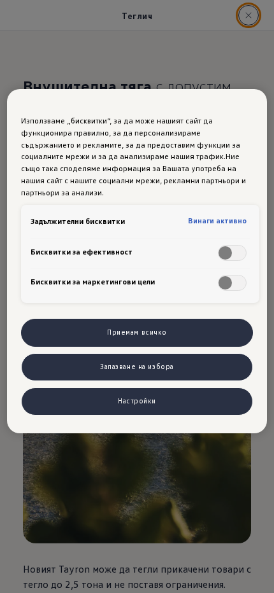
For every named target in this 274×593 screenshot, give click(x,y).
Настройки (137, 400)
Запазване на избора (137, 366)
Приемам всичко (137, 332)
